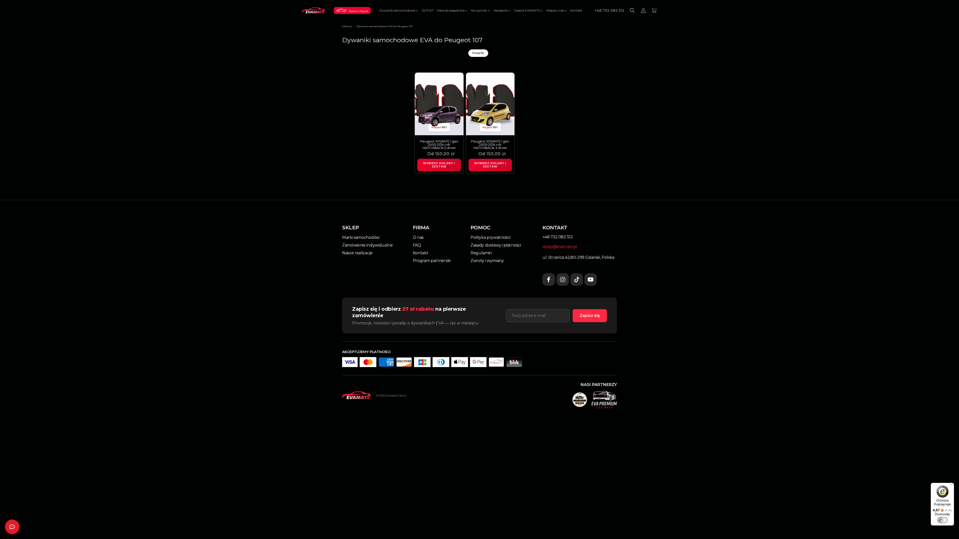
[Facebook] (548, 279)
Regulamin (481, 253)
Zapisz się (590, 315)
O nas (418, 237)
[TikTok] (576, 279)
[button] (399, 10)
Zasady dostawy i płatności (496, 245)
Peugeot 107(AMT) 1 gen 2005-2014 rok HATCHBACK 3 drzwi (490, 144)
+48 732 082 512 (609, 10)
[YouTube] (590, 279)
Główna (347, 26)
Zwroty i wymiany (487, 260)
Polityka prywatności (490, 237)
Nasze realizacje (357, 253)
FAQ (417, 245)
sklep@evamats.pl (559, 246)
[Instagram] (562, 279)
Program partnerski (432, 260)
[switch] (943, 520)
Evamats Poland (395, 395)
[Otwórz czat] (12, 527)
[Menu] (951, 486)
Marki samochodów (361, 237)
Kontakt (421, 253)
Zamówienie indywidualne (367, 245)
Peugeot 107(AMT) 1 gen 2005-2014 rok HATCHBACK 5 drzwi (439, 144)
